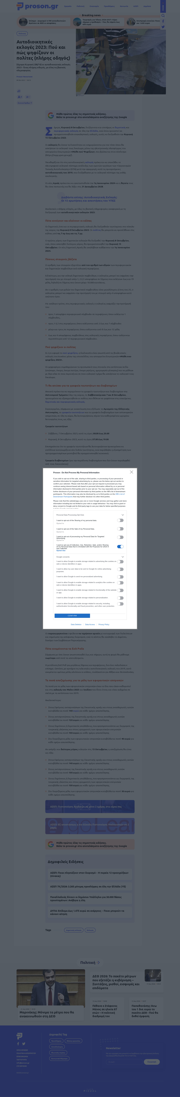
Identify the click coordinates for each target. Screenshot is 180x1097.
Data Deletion (76, 624)
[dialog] (90, 548)
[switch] (120, 520)
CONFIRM (72, 616)
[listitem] (90, 515)
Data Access (90, 624)
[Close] (132, 472)
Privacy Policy (104, 624)
